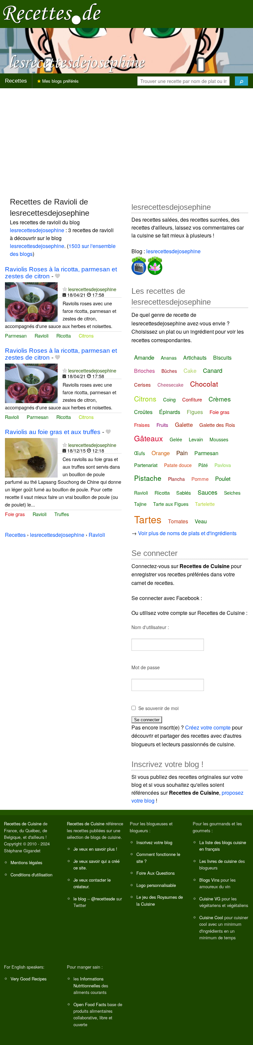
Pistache (147, 478)
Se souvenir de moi (158, 708)
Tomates (178, 521)
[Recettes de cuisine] (52, 13)
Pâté (203, 465)
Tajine (140, 504)
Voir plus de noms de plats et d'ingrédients (187, 533)
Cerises (142, 384)
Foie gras (15, 513)
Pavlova (222, 465)
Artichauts (195, 357)
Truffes (61, 513)
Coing (169, 399)
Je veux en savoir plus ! (95, 849)
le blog (79, 898)
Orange (161, 453)
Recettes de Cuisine (23, 823)
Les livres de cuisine (218, 861)
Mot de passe (145, 667)
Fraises (142, 424)
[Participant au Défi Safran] (154, 264)
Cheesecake (170, 384)
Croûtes (143, 412)
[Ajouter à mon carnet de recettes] (57, 276)
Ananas (169, 357)
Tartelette (205, 504)
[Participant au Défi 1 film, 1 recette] (138, 264)
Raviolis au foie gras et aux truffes (52, 431)
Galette (184, 424)
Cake (189, 370)
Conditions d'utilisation (31, 874)
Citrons (86, 335)
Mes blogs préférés (60, 81)
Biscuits (222, 357)
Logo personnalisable (156, 885)
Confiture (192, 399)
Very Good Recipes (28, 979)
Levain (196, 439)
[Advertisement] (126, 140)
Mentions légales (26, 862)
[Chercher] (241, 81)
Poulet (223, 478)
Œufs (139, 453)
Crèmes (220, 398)
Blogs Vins (209, 880)
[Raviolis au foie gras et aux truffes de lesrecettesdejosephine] (31, 457)
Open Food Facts (89, 1004)
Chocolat (204, 384)
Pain (182, 452)
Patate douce (178, 465)
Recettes (16, 81)
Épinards (169, 412)
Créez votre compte (208, 727)
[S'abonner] (65, 289)
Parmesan (16, 335)
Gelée (176, 439)
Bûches (169, 371)
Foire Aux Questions (155, 873)
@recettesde (103, 898)
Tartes (147, 519)
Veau (201, 521)
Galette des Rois (217, 424)
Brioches (144, 370)
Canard (212, 370)
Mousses (219, 439)
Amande (144, 357)
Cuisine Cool (211, 917)
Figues (195, 412)
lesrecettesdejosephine (37, 230)
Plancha (176, 479)
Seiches (232, 492)
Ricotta (63, 335)
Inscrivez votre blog (154, 842)
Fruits (162, 424)
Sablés (183, 492)
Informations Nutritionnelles (88, 982)
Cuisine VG (209, 898)
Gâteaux (148, 438)
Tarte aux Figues (170, 504)
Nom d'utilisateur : (150, 627)
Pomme (200, 478)
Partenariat (145, 464)
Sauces (207, 492)
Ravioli (41, 335)
